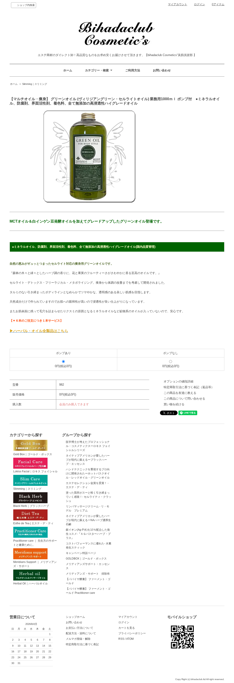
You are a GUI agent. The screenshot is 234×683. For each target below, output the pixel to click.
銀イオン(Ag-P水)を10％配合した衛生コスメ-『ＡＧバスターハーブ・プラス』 (88, 534)
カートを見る (126, 627)
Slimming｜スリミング (34, 84)
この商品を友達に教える (180, 393)
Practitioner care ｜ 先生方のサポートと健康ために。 (35, 542)
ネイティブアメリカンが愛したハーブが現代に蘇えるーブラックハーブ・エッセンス (88, 459)
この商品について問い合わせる (184, 398)
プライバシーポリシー (132, 633)
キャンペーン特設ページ (81, 553)
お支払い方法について (79, 627)
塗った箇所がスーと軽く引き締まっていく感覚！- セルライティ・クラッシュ (88, 497)
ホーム (67, 70)
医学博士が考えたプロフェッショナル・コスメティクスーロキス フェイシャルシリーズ (88, 446)
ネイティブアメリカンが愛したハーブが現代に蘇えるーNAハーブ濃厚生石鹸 (88, 520)
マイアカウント (177, 4)
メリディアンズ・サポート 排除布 (88, 573)
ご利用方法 (132, 70)
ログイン (199, 4)
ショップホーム (75, 616)
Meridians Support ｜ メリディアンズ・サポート (35, 564)
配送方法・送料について (81, 633)
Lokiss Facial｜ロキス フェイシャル (35, 471)
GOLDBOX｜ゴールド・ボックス (86, 558)
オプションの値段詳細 (178, 381)
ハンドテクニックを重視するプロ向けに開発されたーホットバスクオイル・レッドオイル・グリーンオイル (88, 473)
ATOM (130, 638)
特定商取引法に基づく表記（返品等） (189, 387)
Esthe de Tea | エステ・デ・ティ (33, 523)
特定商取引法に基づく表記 (82, 644)
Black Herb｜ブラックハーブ (31, 506)
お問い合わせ (162, 70)
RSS (121, 638)
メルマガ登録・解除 (78, 638)
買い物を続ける (174, 404)
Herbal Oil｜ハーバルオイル (30, 583)
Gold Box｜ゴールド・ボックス (32, 454)
